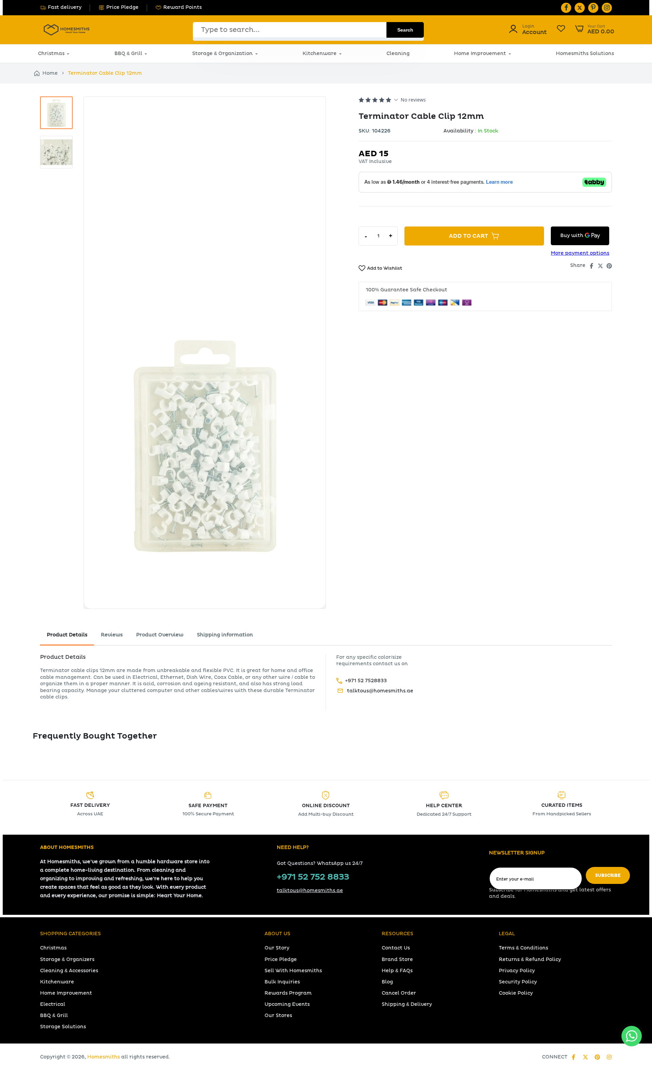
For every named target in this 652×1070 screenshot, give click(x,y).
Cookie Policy (516, 993)
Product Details (67, 635)
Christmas (51, 53)
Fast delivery (65, 7)
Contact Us (396, 948)
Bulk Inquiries (282, 982)
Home (50, 73)
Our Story (277, 948)
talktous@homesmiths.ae (380, 691)
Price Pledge (122, 7)
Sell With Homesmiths (293, 971)
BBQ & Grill (128, 53)
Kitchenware (320, 53)
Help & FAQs (397, 971)
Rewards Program (288, 993)
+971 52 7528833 (366, 681)
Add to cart (468, 236)
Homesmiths (103, 1057)
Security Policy (518, 982)
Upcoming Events (287, 1004)
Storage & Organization (222, 53)
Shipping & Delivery (407, 1004)
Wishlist (561, 29)
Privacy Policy (517, 971)
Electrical (52, 1004)
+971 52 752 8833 (313, 877)
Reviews (112, 635)
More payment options (580, 253)
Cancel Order (399, 993)
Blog (387, 982)
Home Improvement (480, 53)
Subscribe (607, 875)
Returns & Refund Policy (530, 959)
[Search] (405, 30)
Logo (67, 29)
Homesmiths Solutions (585, 53)
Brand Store (397, 959)
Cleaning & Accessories (69, 971)
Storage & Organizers (67, 959)
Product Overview (159, 635)
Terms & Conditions (523, 948)
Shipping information (225, 635)
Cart (594, 29)
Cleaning (398, 53)
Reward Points (182, 7)
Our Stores (278, 1015)
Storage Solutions (63, 1027)
